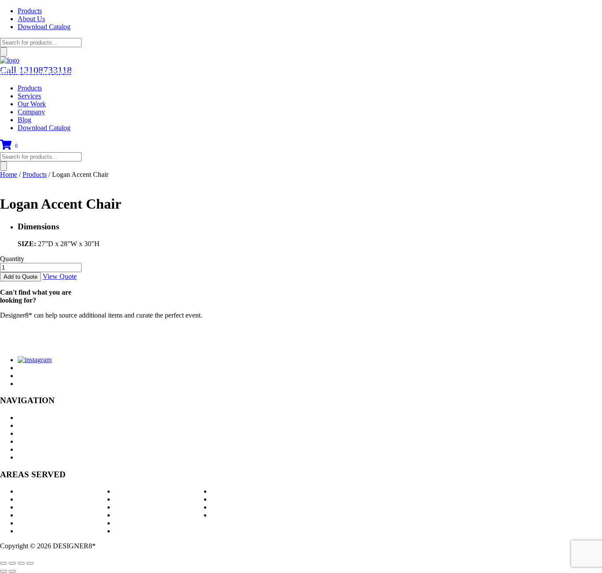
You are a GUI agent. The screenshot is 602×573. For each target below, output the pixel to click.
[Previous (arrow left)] (3, 571)
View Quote (60, 276)
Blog (24, 120)
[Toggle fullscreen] (21, 563)
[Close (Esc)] (3, 563)
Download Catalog (44, 26)
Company (31, 112)
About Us (31, 18)
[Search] (3, 51)
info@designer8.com (37, 72)
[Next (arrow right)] (12, 571)
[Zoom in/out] (29, 563)
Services (29, 96)
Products (30, 11)
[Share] (12, 563)
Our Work (32, 104)
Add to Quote (20, 276)
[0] (5, 148)
